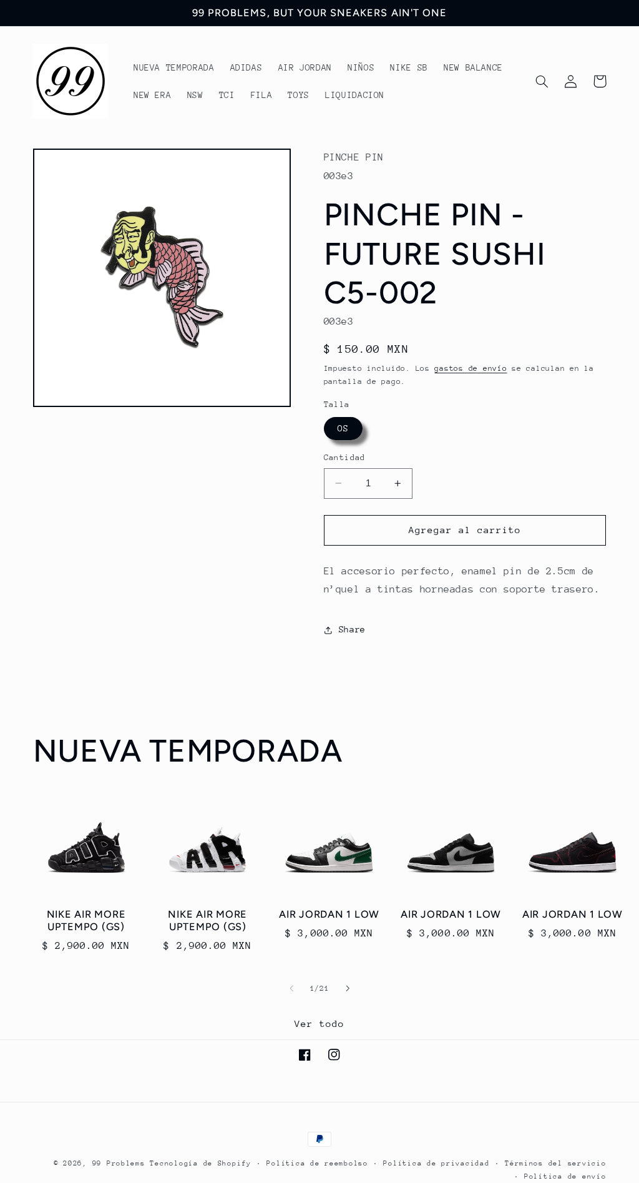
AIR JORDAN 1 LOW (329, 914)
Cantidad (345, 457)
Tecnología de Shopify (200, 1163)
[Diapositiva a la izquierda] (291, 988)
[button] (542, 81)
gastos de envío (470, 368)
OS (343, 428)
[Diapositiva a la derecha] (347, 988)
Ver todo (319, 1023)
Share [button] (352, 629)
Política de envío (565, 1176)
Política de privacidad (436, 1163)
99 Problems (118, 1163)
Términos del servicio (555, 1163)
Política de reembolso (317, 1163)
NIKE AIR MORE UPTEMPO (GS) (86, 920)
